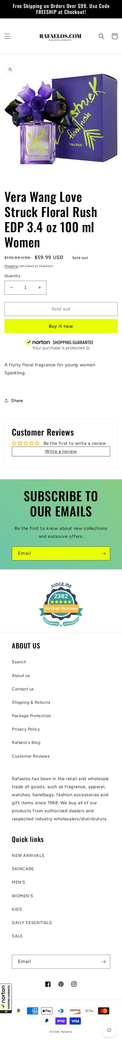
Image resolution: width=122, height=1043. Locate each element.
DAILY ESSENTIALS (32, 922)
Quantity (12, 276)
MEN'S (18, 882)
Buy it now (61, 326)
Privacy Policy (26, 729)
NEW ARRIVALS (28, 855)
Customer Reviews (31, 756)
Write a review (61, 451)
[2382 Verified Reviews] (61, 628)
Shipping (11, 266)
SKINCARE (23, 868)
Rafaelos (67, 1031)
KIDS (17, 909)
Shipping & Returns (31, 702)
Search (19, 662)
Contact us (23, 689)
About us (21, 675)
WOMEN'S (22, 896)
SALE (17, 936)
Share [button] (17, 400)
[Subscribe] (103, 553)
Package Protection (31, 715)
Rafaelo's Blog (26, 742)
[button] (6, 998)
